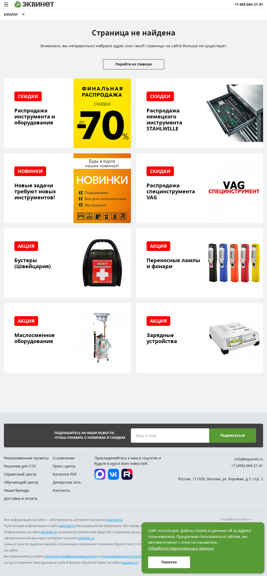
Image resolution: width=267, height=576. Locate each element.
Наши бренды (16, 490)
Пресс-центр (64, 466)
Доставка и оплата (20, 498)
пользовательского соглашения (127, 556)
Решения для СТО (20, 466)
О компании (64, 457)
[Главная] (34, 4)
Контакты (61, 490)
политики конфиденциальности (70, 556)
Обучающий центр (21, 482)
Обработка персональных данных (181, 548)
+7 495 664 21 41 (248, 4)
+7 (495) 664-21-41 (247, 465)
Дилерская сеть (67, 482)
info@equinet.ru (248, 459)
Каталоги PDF (65, 474)
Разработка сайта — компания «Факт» (237, 522)
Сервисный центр (20, 474)
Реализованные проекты (26, 457)
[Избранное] (238, 14)
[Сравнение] (229, 14)
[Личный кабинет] (248, 14)
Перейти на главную (134, 64)
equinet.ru (114, 519)
